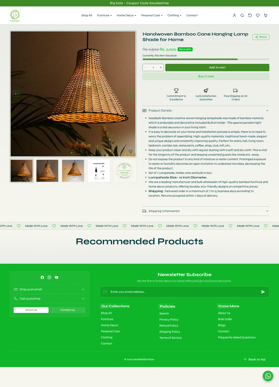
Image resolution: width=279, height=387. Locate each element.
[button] (242, 15)
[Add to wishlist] (130, 151)
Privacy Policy (168, 319)
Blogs (221, 325)
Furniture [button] (103, 15)
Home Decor (109, 325)
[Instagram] (49, 277)
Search (164, 313)
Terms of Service (170, 338)
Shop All (86, 15)
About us (31, 310)
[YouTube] (56, 277)
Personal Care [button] (151, 15)
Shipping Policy (169, 331)
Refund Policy (168, 325)
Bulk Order (225, 319)
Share (263, 37)
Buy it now (206, 76)
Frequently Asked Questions (236, 337)
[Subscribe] (263, 292)
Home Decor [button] (125, 15)
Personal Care (110, 331)
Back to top (257, 359)
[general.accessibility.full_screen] (130, 36)
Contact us (68, 310)
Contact (192, 15)
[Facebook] (42, 277)
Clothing (107, 337)
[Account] (234, 15)
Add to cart (217, 67)
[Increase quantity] (161, 67)
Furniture (107, 319)
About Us (224, 313)
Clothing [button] (173, 15)
